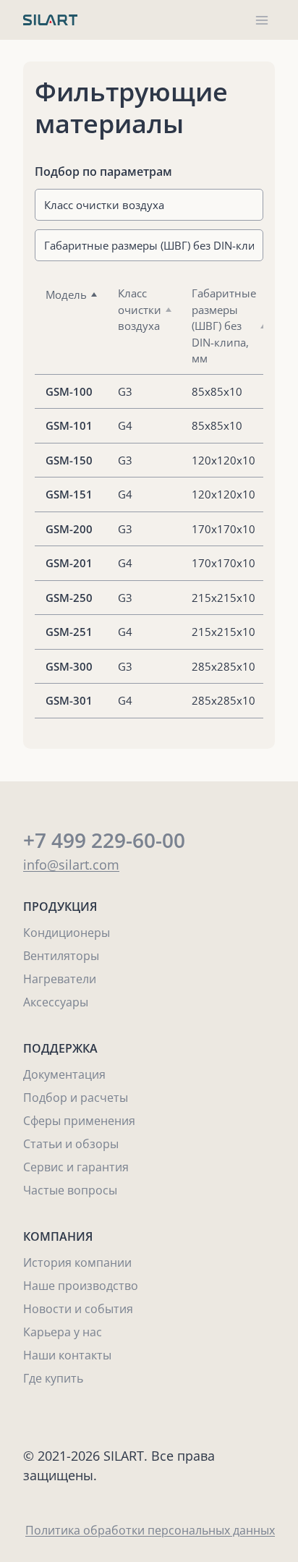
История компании (77, 1262)
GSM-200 (69, 529)
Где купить (53, 1378)
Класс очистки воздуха (139, 309)
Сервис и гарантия (76, 1167)
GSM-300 (69, 666)
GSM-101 (69, 425)
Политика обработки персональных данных (150, 1530)
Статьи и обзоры (71, 1144)
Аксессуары (55, 1002)
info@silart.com (71, 864)
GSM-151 (69, 494)
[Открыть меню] (261, 20)
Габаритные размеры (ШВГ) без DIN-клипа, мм (224, 325)
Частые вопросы (70, 1190)
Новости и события (78, 1309)
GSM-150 (69, 460)
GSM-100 (69, 391)
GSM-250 (69, 597)
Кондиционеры (66, 933)
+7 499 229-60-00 (104, 840)
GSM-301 (69, 700)
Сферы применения (79, 1121)
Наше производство (80, 1286)
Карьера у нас (62, 1332)
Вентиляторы (61, 956)
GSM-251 (69, 631)
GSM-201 (69, 563)
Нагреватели (59, 979)
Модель (66, 294)
